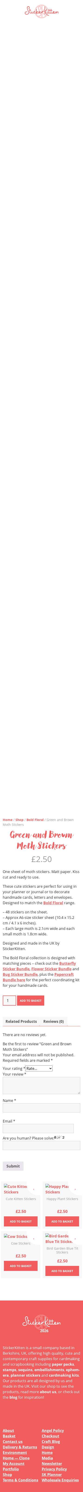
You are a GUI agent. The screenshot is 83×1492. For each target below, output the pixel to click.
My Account (13, 1463)
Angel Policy (53, 1430)
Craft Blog (51, 1441)
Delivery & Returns (20, 1447)
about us (48, 1391)
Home (7, 820)
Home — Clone (16, 1458)
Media (47, 1458)
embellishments (49, 1369)
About (8, 1430)
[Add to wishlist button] (33, 1188)
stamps (9, 1369)
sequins (25, 1369)
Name (9, 1100)
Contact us (13, 1441)
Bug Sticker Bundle (20, 974)
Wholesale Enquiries (60, 1480)
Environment (15, 1452)
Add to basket (31, 1001)
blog (13, 1397)
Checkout (50, 1436)
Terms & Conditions (20, 1480)
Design (48, 1447)
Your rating (14, 1068)
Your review (14, 1074)
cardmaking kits (64, 1375)
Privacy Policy (54, 1469)
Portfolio (11, 1469)
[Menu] (73, 11)
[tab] (21, 1021)
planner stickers (25, 1375)
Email (9, 1121)
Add (21, 1221)
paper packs (63, 1364)
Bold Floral (35, 820)
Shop (19, 820)
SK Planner (52, 1474)
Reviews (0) (53, 1021)
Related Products (21, 1021)
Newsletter (52, 1463)
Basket (9, 1436)
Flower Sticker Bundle (51, 968)
